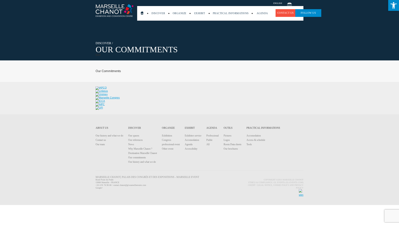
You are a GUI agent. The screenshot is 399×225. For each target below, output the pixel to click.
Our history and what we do (109, 135)
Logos (227, 140)
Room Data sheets (232, 144)
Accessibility (191, 148)
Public (209, 140)
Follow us (308, 12)
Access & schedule (255, 140)
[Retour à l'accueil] (114, 10)
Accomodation (192, 140)
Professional (212, 135)
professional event (171, 144)
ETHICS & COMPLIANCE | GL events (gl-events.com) (275, 182)
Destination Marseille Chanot (142, 153)
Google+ (99, 188)
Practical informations (231, 13)
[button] (393, 5)
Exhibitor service (193, 135)
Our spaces (133, 135)
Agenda (262, 13)
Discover (158, 13)
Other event (167, 148)
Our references (135, 140)
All (207, 144)
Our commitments (137, 157)
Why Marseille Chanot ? (140, 148)
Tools (249, 144)
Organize (179, 13)
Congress (166, 140)
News (131, 144)
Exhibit (199, 13)
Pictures (228, 135)
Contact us (285, 12)
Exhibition (167, 135)
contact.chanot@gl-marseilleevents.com (129, 185)
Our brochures (231, 148)
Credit (252, 185)
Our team (100, 144)
